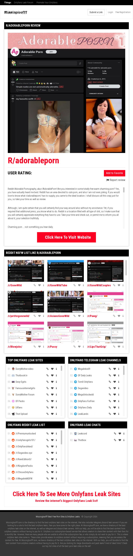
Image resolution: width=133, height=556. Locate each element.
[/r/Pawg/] (105, 301)
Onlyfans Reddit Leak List (26, 425)
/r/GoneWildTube (57, 285)
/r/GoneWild (15, 285)
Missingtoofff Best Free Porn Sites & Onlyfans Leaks (58, 516)
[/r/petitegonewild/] (26, 301)
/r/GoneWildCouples (99, 285)
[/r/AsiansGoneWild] (65, 301)
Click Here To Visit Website (68, 237)
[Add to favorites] (39, 285)
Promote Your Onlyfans (47, 2)
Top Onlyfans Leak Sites (25, 360)
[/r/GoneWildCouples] (105, 271)
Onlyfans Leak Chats (85, 425)
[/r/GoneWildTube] (65, 271)
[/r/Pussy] (65, 332)
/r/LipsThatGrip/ (96, 346)
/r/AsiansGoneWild (58, 316)
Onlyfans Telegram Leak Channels (95, 360)
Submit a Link (96, 12)
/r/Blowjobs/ (15, 346)
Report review (117, 180)
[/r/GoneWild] (26, 271)
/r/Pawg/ (92, 316)
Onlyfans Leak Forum (23, 2)
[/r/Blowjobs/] (26, 332)
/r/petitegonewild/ (18, 316)
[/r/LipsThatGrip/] (105, 332)
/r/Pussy (52, 346)
